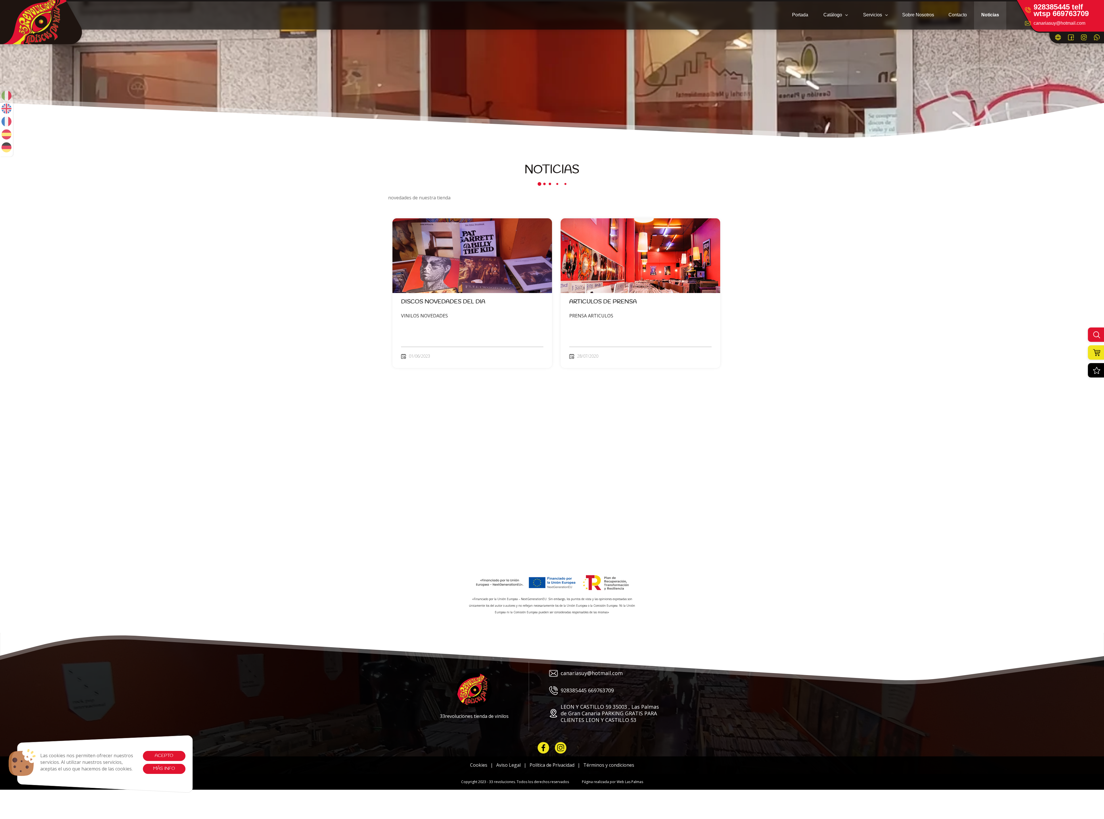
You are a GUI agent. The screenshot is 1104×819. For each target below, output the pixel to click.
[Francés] (6, 121)
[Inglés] (6, 108)
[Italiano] (6, 95)
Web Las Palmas (630, 781)
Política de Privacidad (552, 765)
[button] (835, 15)
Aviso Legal (508, 765)
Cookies (478, 765)
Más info (164, 769)
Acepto (164, 756)
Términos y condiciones (608, 765)
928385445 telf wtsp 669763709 (1061, 10)
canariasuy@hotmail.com (1059, 23)
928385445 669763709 (587, 690)
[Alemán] (6, 147)
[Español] (6, 134)
